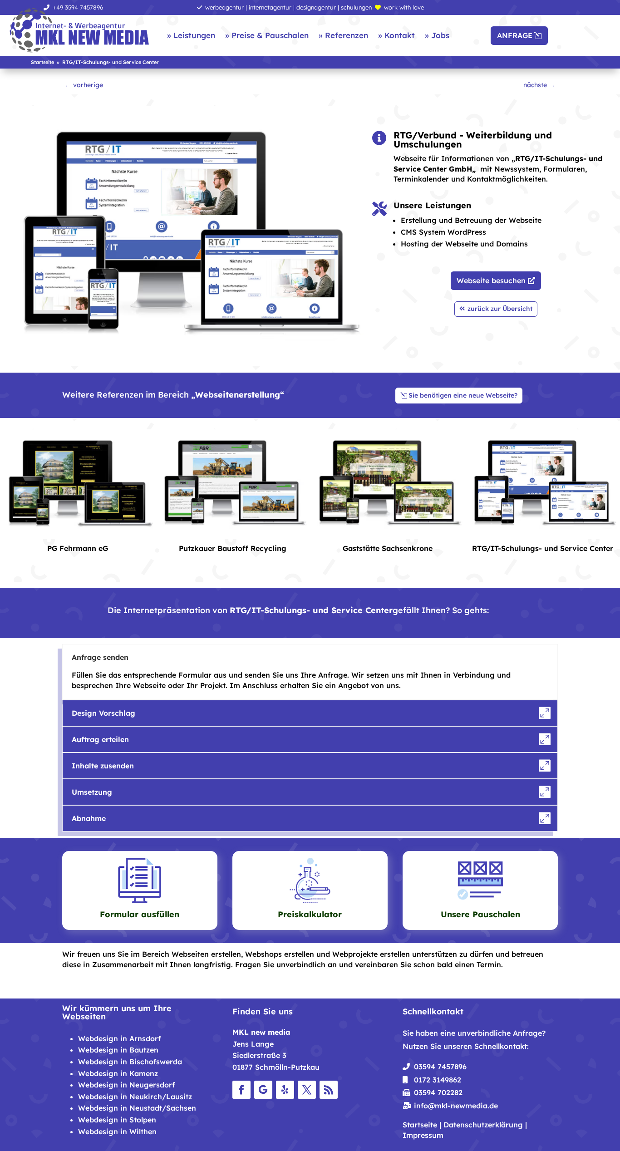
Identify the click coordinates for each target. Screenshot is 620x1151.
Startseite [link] (420, 1124)
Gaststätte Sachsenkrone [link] (388, 548)
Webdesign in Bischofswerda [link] (130, 1061)
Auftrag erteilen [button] (100, 739)
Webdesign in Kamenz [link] (118, 1073)
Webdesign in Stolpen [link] (117, 1119)
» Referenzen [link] (343, 35)
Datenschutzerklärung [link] (483, 1124)
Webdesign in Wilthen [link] (117, 1131)
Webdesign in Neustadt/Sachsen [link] (137, 1107)
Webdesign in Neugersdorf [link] (126, 1084)
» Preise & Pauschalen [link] (267, 35)
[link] (79, 31)
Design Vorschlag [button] (103, 713)
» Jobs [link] (437, 35)
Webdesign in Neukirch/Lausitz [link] (135, 1096)
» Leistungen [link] (191, 35)
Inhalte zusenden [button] (103, 765)
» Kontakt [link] (396, 35)
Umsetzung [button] (92, 792)
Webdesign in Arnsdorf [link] (119, 1038)
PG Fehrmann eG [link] (77, 548)
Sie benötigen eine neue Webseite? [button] (462, 395)
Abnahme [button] (89, 818)
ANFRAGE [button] (514, 35)
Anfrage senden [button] (100, 657)
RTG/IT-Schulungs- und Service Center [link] (542, 548)
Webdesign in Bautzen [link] (118, 1049)
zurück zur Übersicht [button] (499, 309)
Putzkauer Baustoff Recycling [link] (232, 548)
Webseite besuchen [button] (491, 280)
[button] (241, 1090)
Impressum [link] (423, 1135)
